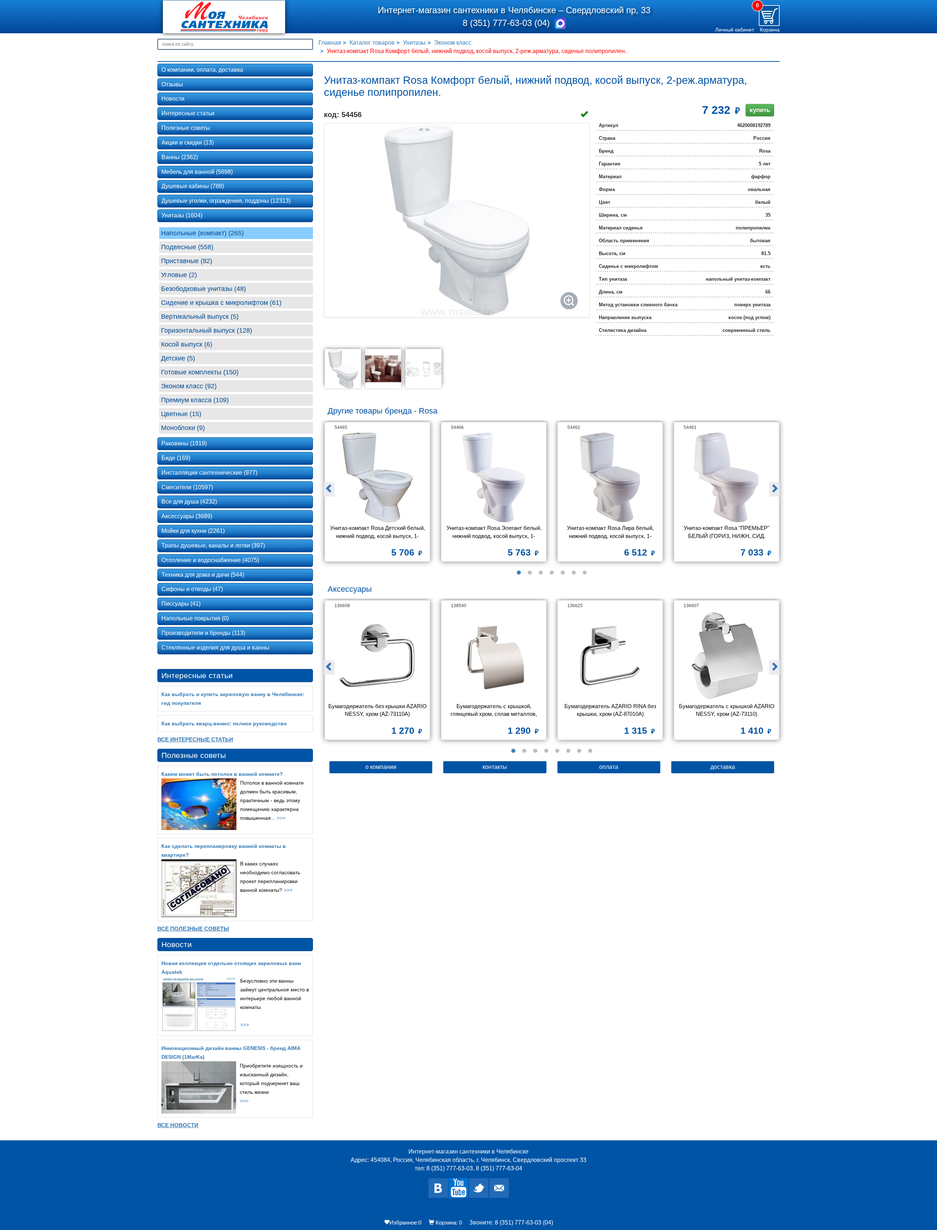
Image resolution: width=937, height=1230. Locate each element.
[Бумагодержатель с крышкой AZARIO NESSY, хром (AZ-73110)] (726, 655)
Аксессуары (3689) (186, 516)
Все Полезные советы (193, 929)
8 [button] (590, 751)
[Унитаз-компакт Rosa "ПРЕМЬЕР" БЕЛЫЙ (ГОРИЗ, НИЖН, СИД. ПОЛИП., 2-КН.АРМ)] (726, 477)
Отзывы (172, 84)
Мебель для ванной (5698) (197, 172)
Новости (172, 99)
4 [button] (552, 572)
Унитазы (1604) (181, 215)
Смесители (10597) (187, 487)
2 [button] (530, 572)
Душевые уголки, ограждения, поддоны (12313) (226, 201)
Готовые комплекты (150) (200, 372)
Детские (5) (178, 358)
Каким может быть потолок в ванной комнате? (222, 774)
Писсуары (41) (181, 604)
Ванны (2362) (179, 157)
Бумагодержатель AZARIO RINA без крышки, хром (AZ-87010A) (611, 710)
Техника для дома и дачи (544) (202, 575)
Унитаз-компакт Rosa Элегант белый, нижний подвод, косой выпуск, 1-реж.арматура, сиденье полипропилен (494, 533)
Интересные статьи (187, 113)
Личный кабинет (734, 30)
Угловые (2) (179, 274)
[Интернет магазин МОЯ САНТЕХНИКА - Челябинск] (235, 16)
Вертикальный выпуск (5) (200, 316)
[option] (377, 494)
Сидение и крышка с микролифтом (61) (221, 302)
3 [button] (541, 572)
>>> (281, 818)
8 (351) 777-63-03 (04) (507, 23)
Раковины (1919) (184, 443)
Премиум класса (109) (195, 400)
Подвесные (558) (187, 247)
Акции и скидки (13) (187, 142)
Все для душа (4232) (189, 501)
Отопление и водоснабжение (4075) (210, 560)
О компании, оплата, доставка (202, 70)
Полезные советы (185, 128)
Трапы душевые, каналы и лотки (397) (213, 545)
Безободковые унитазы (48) (203, 288)
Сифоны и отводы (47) (192, 589)
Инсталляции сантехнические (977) (209, 473)
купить (760, 109)
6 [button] (574, 572)
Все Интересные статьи (195, 739)
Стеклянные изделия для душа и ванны (215, 647)
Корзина (770, 30)
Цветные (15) (181, 414)
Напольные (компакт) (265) (202, 233)
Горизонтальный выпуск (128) (206, 330)
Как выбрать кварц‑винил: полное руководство (224, 723)
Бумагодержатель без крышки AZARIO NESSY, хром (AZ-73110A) (378, 710)
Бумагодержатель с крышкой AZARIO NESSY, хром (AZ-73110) (727, 710)
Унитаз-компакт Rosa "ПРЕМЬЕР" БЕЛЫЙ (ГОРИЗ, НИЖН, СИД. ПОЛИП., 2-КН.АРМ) (727, 533)
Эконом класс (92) (189, 386)
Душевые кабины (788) (192, 186)
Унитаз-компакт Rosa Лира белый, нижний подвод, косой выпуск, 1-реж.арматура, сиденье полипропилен (610, 533)
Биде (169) (175, 458)
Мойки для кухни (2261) (193, 531)
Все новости (177, 1125)
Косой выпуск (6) (186, 344)
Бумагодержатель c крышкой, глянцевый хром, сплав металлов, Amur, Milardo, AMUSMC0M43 (494, 711)
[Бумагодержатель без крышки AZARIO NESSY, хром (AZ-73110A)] (377, 655)
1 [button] (519, 572)
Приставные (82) (186, 261)
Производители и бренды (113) (203, 633)
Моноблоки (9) (183, 427)
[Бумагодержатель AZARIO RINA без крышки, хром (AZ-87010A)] (610, 655)
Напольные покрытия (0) (195, 618)
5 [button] (563, 572)
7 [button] (585, 572)
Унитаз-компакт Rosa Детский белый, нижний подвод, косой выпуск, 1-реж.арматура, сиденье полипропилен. (377, 533)
